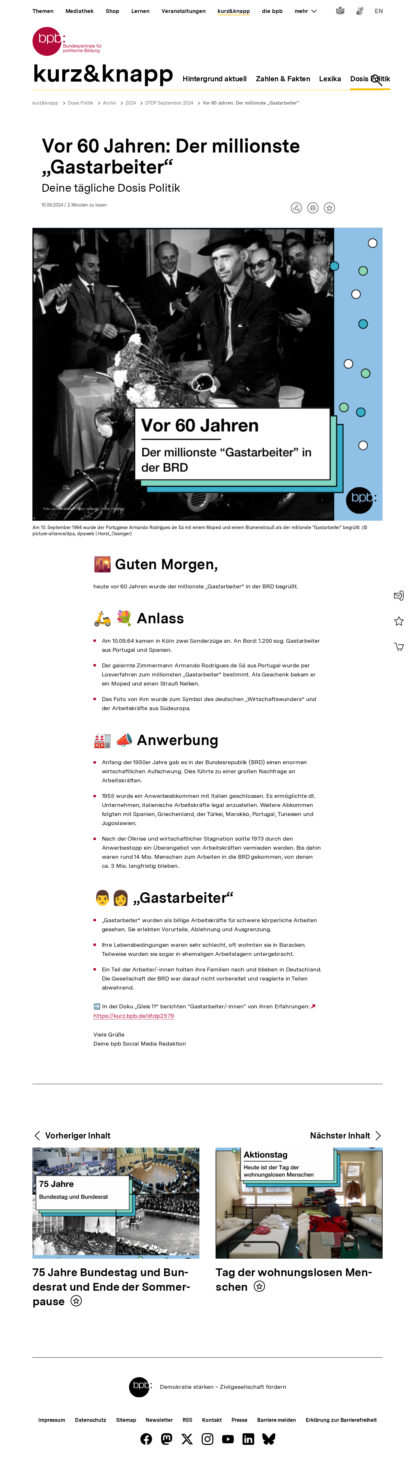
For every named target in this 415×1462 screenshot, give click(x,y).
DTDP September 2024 (169, 103)
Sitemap (126, 1420)
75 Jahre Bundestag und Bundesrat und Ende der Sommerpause (111, 1287)
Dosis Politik (80, 103)
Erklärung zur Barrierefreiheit (341, 1420)
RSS (188, 1420)
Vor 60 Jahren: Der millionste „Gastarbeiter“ (251, 103)
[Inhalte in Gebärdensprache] (360, 12)
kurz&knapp (45, 103)
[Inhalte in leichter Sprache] (340, 12)
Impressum (51, 1420)
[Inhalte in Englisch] (379, 12)
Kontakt (211, 1420)
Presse (239, 1420)
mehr (306, 11)
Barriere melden (276, 1420)
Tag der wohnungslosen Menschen (294, 1280)
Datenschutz (90, 1420)
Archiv (109, 103)
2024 (130, 103)
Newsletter (159, 1420)
